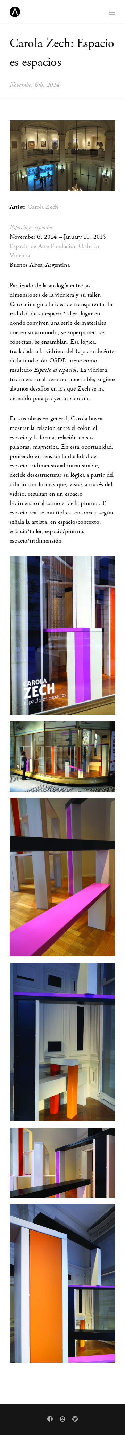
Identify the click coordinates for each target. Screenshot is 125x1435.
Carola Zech (42, 207)
